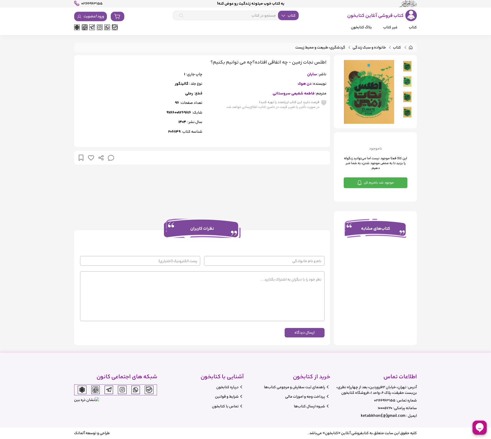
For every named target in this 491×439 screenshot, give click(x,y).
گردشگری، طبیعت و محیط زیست (320, 48)
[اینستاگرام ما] (99, 27)
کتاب (397, 48)
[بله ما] (114, 27)
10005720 (385, 408)
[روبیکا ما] (77, 27)
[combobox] (236, 15)
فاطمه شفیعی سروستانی (294, 93)
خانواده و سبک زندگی (369, 48)
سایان (312, 74)
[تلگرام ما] (92, 27)
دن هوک (304, 84)
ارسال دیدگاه (305, 332)
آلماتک (79, 433)
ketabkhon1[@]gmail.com (383, 415)
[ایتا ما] (84, 27)
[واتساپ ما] (107, 27)
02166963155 (384, 400)
